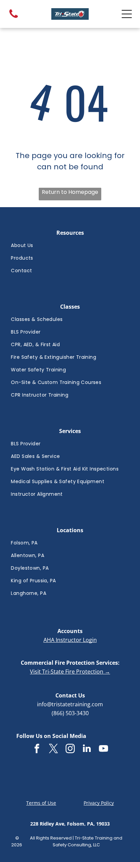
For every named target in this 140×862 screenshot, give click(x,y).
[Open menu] (127, 14)
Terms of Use (41, 803)
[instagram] (70, 749)
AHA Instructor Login (70, 640)
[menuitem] (70, 245)
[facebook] (36, 749)
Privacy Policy (99, 803)
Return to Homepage (70, 192)
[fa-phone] (13, 17)
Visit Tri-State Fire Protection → (70, 671)
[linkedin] (86, 749)
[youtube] (103, 749)
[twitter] (53, 749)
